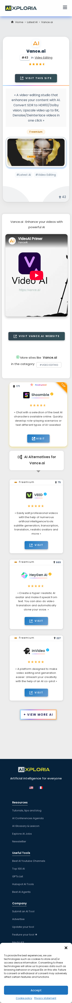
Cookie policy (24, 998)
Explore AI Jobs (22, 834)
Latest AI (32, 22)
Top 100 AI (18, 869)
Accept (36, 990)
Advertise (18, 919)
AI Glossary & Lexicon (25, 826)
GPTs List (17, 876)
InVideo (38, 650)
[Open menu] (65, 8)
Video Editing (43, 58)
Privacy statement (45, 998)
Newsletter (19, 841)
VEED (38, 494)
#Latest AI (23, 175)
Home (19, 22)
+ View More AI (38, 714)
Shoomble (40, 394)
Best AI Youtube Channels (28, 861)
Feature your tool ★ (25, 934)
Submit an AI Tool (23, 911)
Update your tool (23, 927)
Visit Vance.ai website (39, 336)
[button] (66, 948)
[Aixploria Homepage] (23, 8)
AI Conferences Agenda (28, 818)
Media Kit (18, 942)
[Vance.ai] (36, 152)
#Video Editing (45, 175)
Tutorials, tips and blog (26, 810)
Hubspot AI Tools (23, 884)
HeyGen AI (38, 574)
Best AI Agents (21, 892)
